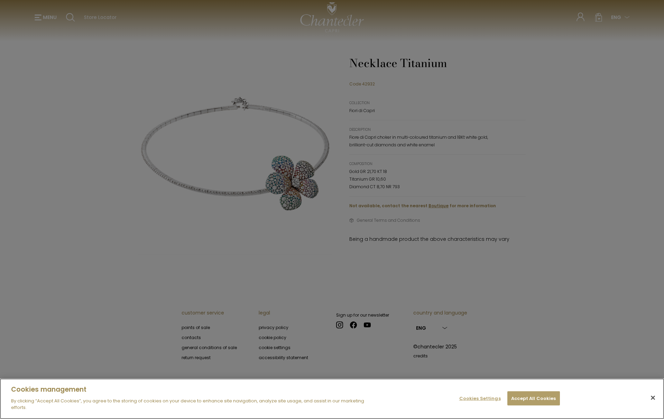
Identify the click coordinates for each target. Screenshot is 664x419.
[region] (332, 399)
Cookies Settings (480, 398)
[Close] (653, 397)
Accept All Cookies (533, 398)
